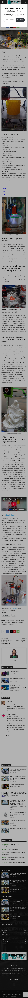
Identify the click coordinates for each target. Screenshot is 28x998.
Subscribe (20, 19)
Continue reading (14, 24)
